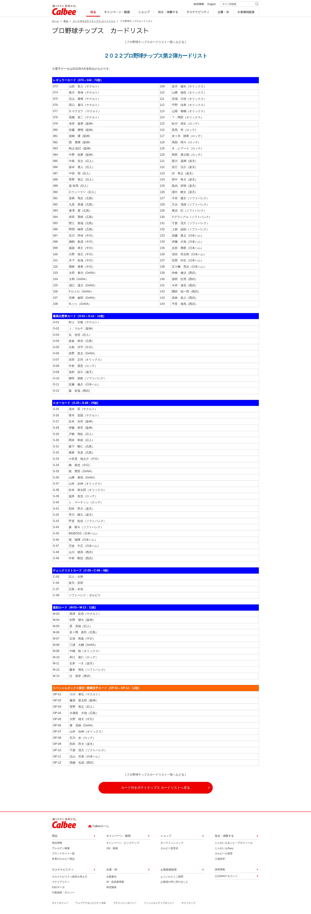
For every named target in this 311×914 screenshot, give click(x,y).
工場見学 (220, 858)
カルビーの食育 (224, 853)
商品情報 (57, 842)
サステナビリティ (197, 12)
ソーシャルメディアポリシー (159, 903)
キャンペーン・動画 (117, 12)
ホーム (55, 21)
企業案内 (111, 876)
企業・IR (223, 12)
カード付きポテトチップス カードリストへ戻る (155, 787)
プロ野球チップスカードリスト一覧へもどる (155, 41)
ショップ (144, 12)
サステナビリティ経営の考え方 (69, 876)
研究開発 (111, 887)
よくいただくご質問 (172, 876)
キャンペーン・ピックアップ (122, 842)
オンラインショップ (172, 842)
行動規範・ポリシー (63, 892)
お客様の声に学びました (174, 881)
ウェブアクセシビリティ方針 (91, 903)
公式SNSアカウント (226, 876)
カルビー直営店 (169, 848)
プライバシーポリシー (125, 903)
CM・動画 (112, 848)
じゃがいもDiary (224, 848)
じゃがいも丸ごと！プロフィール (234, 842)
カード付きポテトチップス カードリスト (94, 21)
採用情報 (199, 4)
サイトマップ (188, 903)
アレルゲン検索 (61, 848)
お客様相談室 (246, 12)
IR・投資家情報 (115, 881)
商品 (93, 12)
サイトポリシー (60, 903)
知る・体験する (168, 12)
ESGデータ (58, 887)
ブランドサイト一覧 (63, 853)
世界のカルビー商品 (63, 858)
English (212, 4)
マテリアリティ (61, 881)
